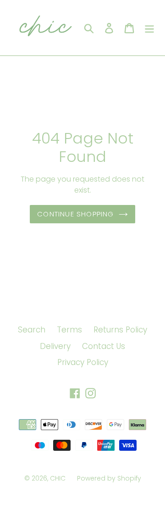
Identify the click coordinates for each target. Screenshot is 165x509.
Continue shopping (75, 214)
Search (31, 329)
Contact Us (103, 346)
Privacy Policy (82, 362)
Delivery (55, 346)
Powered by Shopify (109, 478)
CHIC (58, 478)
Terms (69, 329)
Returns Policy (120, 329)
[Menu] (149, 28)
